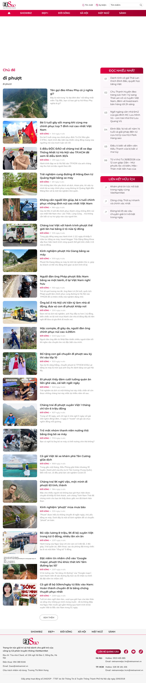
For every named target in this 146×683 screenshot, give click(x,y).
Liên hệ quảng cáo (108, 652)
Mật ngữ (103, 13)
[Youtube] (133, 651)
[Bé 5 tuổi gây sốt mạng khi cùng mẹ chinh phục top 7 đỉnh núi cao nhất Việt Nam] (20, 132)
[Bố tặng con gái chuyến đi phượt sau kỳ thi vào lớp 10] (20, 363)
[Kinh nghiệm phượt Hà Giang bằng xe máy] (20, 260)
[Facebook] (126, 651)
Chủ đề (9, 70)
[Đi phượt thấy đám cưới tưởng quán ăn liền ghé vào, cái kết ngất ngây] (20, 389)
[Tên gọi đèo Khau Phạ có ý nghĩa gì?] (25, 103)
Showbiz (26, 13)
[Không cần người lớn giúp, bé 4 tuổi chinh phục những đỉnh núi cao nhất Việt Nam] (20, 209)
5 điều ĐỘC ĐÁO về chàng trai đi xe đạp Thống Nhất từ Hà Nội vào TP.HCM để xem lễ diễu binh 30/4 (66, 152)
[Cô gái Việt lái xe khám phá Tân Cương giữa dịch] (20, 465)
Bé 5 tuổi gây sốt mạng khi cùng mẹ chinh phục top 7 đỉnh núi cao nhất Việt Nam (66, 126)
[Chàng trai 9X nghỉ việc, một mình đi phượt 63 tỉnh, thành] (20, 491)
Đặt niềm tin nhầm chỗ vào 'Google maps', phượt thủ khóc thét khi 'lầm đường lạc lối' (63, 562)
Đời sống (64, 13)
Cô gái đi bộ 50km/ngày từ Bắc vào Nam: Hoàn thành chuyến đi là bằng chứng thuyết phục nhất (66, 588)
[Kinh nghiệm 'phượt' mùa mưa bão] (20, 517)
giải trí (123, 214)
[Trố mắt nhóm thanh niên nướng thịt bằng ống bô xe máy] (20, 440)
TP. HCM (100, 667)
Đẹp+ (45, 13)
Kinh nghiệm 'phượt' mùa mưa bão (63, 507)
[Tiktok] (141, 651)
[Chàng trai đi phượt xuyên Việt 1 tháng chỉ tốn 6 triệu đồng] (20, 414)
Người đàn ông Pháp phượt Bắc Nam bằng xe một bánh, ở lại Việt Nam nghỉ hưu (65, 280)
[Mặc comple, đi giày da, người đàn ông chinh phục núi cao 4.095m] (20, 338)
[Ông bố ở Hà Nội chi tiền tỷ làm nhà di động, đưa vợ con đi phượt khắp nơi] (20, 312)
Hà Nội (99, 658)
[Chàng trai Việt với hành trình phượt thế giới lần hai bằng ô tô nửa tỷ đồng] (20, 235)
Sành (122, 13)
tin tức (126, 186)
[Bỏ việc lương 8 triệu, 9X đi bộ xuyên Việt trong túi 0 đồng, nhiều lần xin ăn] (20, 542)
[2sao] (9, 13)
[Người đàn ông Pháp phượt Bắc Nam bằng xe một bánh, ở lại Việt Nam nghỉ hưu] (20, 286)
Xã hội (84, 13)
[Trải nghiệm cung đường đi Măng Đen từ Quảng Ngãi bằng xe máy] (20, 184)
